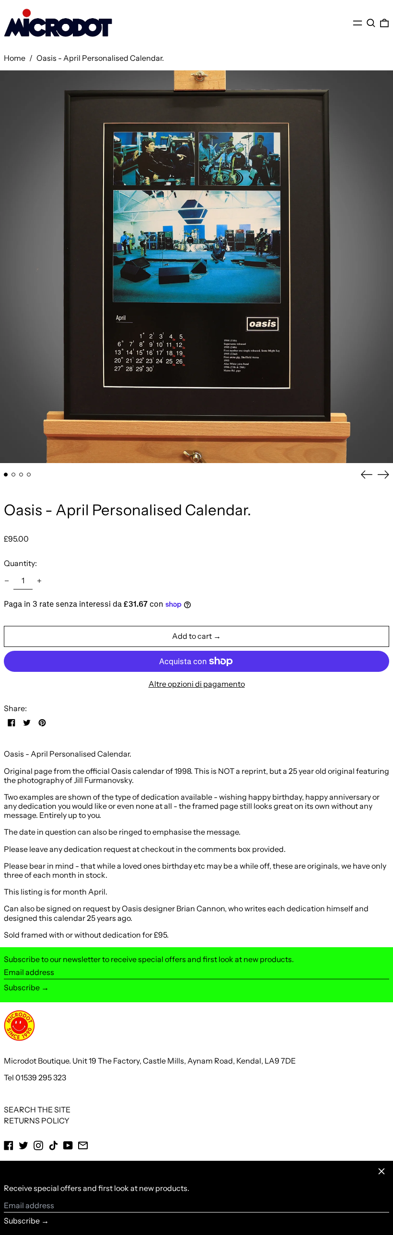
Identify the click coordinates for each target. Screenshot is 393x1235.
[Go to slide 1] (6, 474)
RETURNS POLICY (36, 1120)
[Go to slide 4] (29, 474)
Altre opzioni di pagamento (197, 684)
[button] (371, 23)
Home (14, 58)
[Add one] (39, 581)
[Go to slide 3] (21, 474)
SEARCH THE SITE (37, 1109)
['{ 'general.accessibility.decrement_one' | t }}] (6, 581)
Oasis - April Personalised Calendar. (100, 58)
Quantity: (20, 563)
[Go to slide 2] (13, 474)
